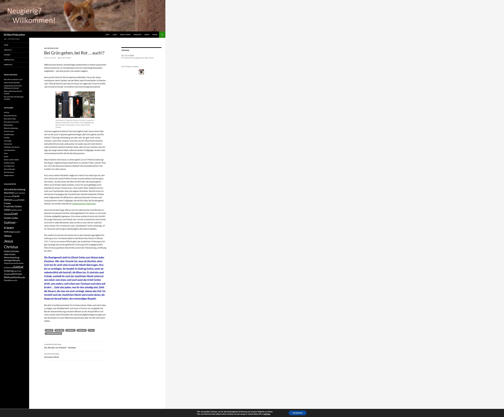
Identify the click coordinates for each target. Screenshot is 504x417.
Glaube (7, 214)
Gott (14, 214)
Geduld (12, 210)
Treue (19, 271)
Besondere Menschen (11, 122)
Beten (6, 192)
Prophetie (20, 263)
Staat (91, 330)
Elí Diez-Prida (65, 58)
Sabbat (18, 267)
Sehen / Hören (125, 34)
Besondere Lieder (10, 119)
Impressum (8, 64)
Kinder (7, 251)
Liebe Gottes (9, 254)
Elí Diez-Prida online (14, 34)
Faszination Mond (51, 355)
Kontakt (7, 55)
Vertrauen (17, 274)
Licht (12, 251)
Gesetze (49, 330)
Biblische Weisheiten (11, 128)
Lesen (115, 34)
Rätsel (6, 156)
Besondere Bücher (10, 116)
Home (6, 45)
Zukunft (7, 280)
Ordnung (82, 330)
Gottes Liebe (11, 217)
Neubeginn (8, 260)
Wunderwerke (9, 172)
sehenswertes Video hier (84, 203)
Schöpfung (8, 271)
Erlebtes (7, 138)
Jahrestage (7, 141)
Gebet (7, 209)
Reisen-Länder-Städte (11, 160)
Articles (6, 112)
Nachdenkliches (51, 48)
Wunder (21, 277)
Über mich (8, 50)
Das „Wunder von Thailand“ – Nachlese (60, 346)
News (6, 153)
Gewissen (59, 330)
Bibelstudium (8, 125)
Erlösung (15, 200)
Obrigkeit (71, 330)
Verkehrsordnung (53, 333)
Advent (7, 189)
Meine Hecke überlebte (12, 83)
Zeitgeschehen (9, 175)
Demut (8, 199)
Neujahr (16, 260)
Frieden (7, 203)
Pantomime (13, 263)
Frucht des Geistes (13, 206)
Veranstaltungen (9, 169)
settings (266, 414)
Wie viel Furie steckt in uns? (13, 79)
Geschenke (18, 210)
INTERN (154, 34)
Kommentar (8, 144)
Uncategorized (9, 166)
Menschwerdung (11, 257)
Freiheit (21, 200)
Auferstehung (18, 189)
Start (107, 34)
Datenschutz (9, 60)
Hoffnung (8, 231)
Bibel (11, 193)
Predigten (137, 34)
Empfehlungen (9, 134)
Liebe (16, 251)
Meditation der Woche (11, 147)
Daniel (16, 196)
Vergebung (8, 274)
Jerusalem (16, 232)
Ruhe (6, 268)
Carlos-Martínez (19, 193)
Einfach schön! (9, 131)
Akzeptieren (298, 413)
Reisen (147, 34)
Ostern (6, 263)
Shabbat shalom (9, 163)
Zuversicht (13, 280)
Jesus (7, 235)
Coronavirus (8, 196)
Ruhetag (10, 268)
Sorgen (15, 271)
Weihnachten (11, 277)
